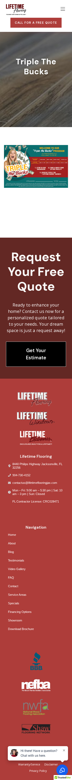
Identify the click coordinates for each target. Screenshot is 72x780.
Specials (13, 603)
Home (12, 534)
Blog (11, 552)
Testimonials (16, 560)
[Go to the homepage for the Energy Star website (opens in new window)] (36, 728)
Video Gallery (17, 569)
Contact (13, 586)
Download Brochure (21, 629)
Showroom (15, 620)
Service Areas (17, 594)
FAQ (11, 577)
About (12, 543)
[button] (62, 10)
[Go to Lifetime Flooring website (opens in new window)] (36, 438)
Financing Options (20, 611)
